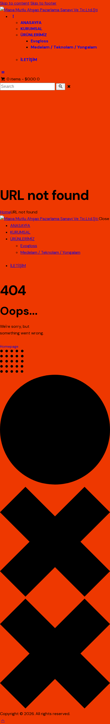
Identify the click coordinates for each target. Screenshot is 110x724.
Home (5, 212)
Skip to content (14, 3)
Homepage (9, 346)
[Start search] (60, 86)
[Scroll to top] (3, 720)
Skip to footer (43, 3)
